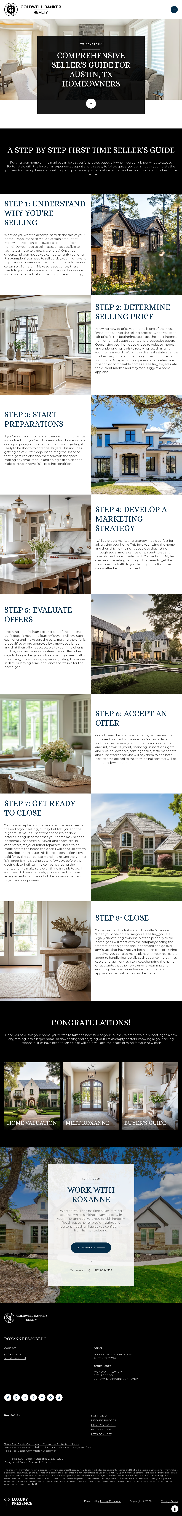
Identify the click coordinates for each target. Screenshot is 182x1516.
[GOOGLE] (50, 1397)
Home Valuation (103, 1424)
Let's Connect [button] (101, 1434)
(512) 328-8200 (54, 1458)
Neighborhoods (103, 1420)
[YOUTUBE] (42, 1397)
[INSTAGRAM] (16, 1397)
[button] (91, 1247)
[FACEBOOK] (7, 1397)
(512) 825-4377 (102, 1270)
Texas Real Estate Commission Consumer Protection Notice (41, 1444)
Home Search (101, 1429)
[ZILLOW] (59, 1397)
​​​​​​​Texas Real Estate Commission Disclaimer (30, 1450)
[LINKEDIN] (24, 1397)
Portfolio (99, 1415)
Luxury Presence (110, 1501)
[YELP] (33, 1397)
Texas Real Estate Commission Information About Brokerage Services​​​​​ (47, 1447)
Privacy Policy (169, 1501)
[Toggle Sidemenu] (174, 9)
